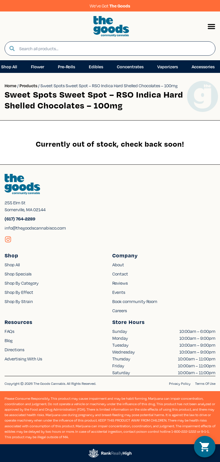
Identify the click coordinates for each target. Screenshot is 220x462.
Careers (119, 310)
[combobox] (115, 48)
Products (28, 85)
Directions (14, 349)
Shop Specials (18, 273)
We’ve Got (110, 5)
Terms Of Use (205, 383)
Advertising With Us (23, 358)
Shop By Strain (19, 301)
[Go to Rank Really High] (110, 453)
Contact (120, 273)
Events (118, 292)
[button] (211, 26)
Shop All (12, 264)
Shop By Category (22, 283)
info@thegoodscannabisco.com (35, 227)
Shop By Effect (19, 292)
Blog (9, 340)
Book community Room (134, 301)
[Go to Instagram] (8, 239)
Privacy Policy (179, 383)
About (118, 264)
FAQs (9, 331)
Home (10, 85)
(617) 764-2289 (20, 218)
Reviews (120, 283)
